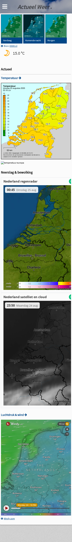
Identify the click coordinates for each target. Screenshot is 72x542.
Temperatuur (10, 78)
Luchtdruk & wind (12, 415)
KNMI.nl (13, 45)
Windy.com (9, 518)
